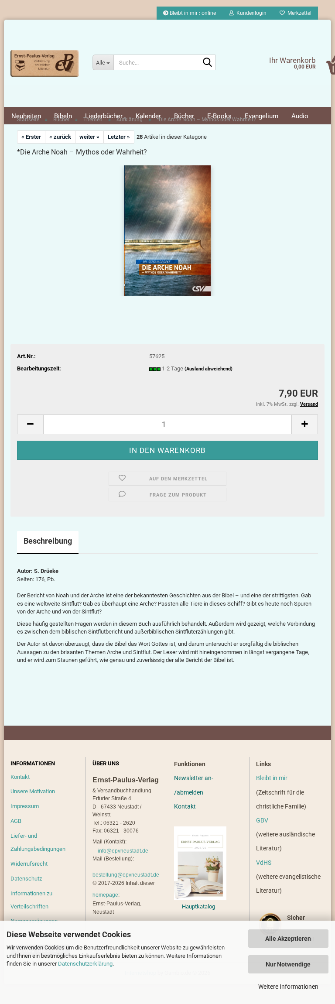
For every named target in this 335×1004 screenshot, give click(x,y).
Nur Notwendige (288, 964)
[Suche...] (207, 63)
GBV (262, 820)
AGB (15, 821)
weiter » (89, 137)
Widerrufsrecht (29, 863)
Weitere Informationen (288, 986)
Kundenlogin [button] (250, 13)
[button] (30, 424)
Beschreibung (48, 540)
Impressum (24, 806)
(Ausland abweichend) (208, 369)
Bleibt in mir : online (192, 13)
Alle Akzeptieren (288, 938)
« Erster (31, 137)
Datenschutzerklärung (85, 963)
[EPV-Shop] (44, 63)
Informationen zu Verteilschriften (31, 900)
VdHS (263, 862)
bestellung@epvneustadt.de (125, 875)
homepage (105, 895)
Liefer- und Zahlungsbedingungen (37, 842)
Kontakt (20, 777)
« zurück (60, 137)
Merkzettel (298, 13)
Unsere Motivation (32, 791)
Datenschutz (26, 878)
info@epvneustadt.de (123, 851)
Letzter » (119, 137)
